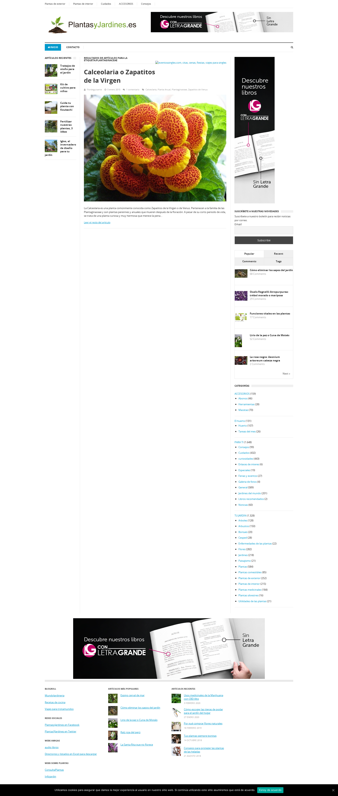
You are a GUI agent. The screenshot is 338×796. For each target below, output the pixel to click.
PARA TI (239, 442)
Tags (278, 261)
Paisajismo (244, 560)
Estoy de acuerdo (270, 790)
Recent (278, 253)
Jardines (243, 555)
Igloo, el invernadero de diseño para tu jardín (60, 148)
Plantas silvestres (248, 595)
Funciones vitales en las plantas (270, 313)
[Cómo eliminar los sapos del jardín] (241, 277)
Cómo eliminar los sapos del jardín (271, 270)
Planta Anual (164, 89)
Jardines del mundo (249, 493)
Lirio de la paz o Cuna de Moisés (269, 335)
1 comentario (132, 89)
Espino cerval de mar (132, 695)
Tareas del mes (247, 431)
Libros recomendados (251, 499)
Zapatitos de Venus (198, 89)
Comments (249, 261)
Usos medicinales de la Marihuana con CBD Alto (203, 697)
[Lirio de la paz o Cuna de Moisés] (238, 346)
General (242, 487)
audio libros (51, 747)
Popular (249, 253)
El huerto (240, 421)
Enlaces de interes (248, 464)
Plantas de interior (83, 3)
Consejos (146, 3)
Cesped (242, 537)
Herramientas (246, 404)
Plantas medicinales (249, 589)
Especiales (244, 470)
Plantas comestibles (250, 572)
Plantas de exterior (55, 3)
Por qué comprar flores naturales (203, 723)
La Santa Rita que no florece (136, 744)
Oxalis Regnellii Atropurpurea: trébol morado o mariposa (269, 293)
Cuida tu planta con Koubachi (67, 106)
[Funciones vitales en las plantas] (241, 321)
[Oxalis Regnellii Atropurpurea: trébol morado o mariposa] (241, 299)
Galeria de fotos (247, 481)
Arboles (242, 520)
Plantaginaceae (179, 89)
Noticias (243, 505)
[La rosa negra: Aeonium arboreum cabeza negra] (241, 364)
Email (238, 224)
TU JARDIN (240, 515)
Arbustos (243, 526)
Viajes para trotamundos (59, 709)
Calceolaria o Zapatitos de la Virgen (119, 76)
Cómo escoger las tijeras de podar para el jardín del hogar (203, 711)
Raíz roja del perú (130, 732)
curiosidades (245, 458)
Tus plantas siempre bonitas (200, 736)
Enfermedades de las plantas (255, 543)
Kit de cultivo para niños (68, 88)
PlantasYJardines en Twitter (60, 731)
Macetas (243, 410)
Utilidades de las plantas (252, 601)
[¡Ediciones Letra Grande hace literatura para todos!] (222, 31)
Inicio (54, 47)
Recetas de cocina (55, 702)
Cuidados (106, 3)
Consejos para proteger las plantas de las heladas (204, 750)
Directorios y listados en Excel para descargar (71, 754)
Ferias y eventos (247, 476)
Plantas (242, 566)
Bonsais (242, 532)
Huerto (242, 425)
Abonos (242, 398)
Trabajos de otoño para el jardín (67, 69)
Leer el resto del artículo (97, 222)
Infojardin (50, 776)
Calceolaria (151, 89)
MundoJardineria (54, 695)
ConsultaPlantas (54, 770)
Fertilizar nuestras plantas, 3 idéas (66, 127)
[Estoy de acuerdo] (333, 790)
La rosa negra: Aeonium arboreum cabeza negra (265, 358)
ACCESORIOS (126, 3)
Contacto (73, 47)
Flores (241, 549)
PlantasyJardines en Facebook (62, 725)
